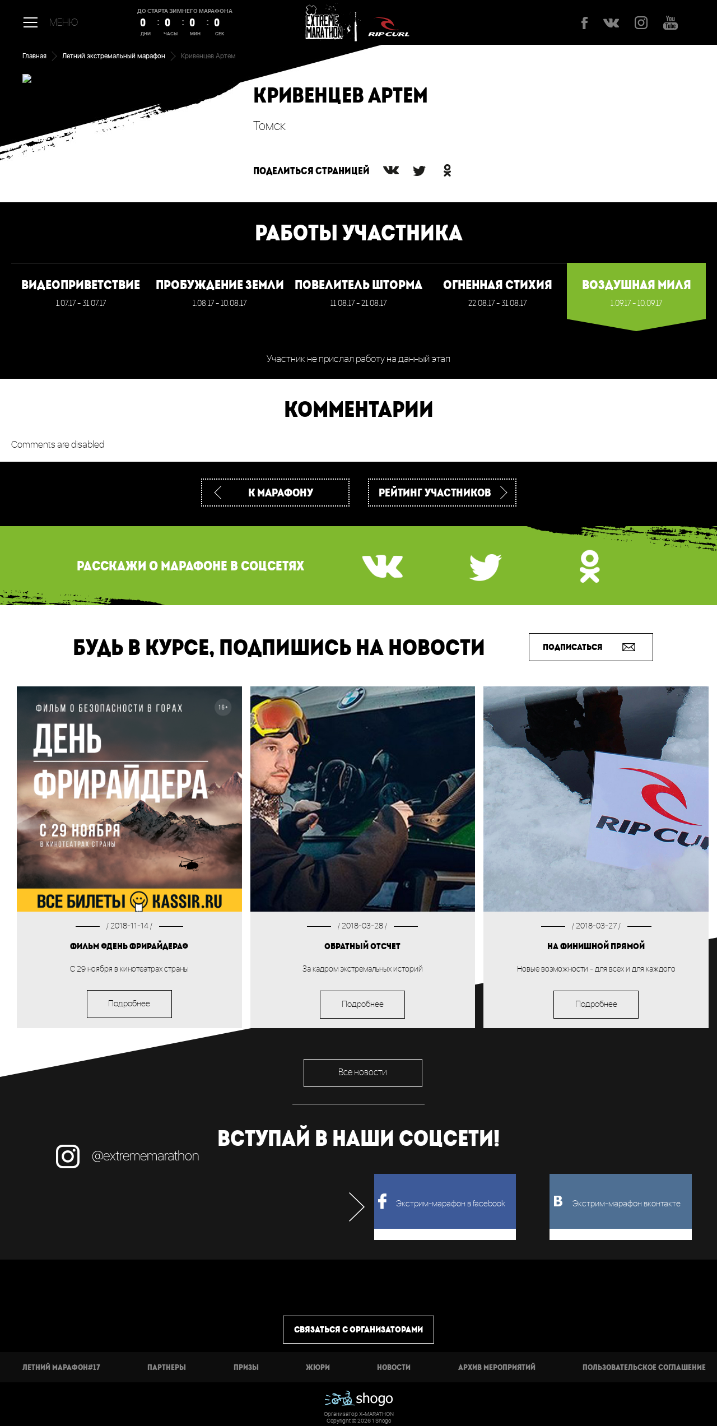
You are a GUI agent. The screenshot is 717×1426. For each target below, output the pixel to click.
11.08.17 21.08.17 (358, 293)
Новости (394, 1367)
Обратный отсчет (362, 946)
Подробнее (129, 1004)
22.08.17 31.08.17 (497, 293)
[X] (419, 170)
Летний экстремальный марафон (113, 57)
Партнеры (166, 1367)
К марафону (280, 492)
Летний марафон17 (61, 1367)
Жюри (318, 1367)
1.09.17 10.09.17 (636, 293)
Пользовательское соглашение (644, 1367)
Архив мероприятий (497, 1367)
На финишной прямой (596, 946)
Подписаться (573, 647)
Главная (34, 57)
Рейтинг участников (435, 492)
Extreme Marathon (327, 22)
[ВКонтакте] (391, 170)
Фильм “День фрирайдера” (129, 946)
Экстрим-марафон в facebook (450, 1204)
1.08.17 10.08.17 (220, 293)
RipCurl (389, 22)
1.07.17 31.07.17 (80, 293)
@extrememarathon (145, 1156)
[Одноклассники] (447, 170)
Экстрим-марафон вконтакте (626, 1204)
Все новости (362, 1072)
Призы (246, 1367)
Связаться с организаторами (358, 1329)
